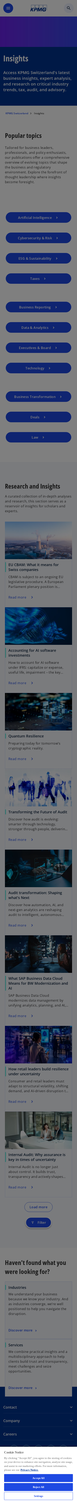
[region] (38, 1473)
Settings (38, 1496)
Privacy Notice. (29, 1469)
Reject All (38, 1487)
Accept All (38, 1478)
